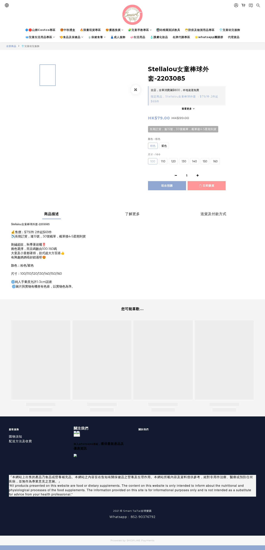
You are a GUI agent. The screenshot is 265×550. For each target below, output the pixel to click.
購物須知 (15, 436)
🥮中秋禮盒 (67, 30)
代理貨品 (234, 37)
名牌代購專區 (181, 37)
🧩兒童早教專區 (138, 30)
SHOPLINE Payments (140, 540)
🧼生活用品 (137, 37)
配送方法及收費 (20, 441)
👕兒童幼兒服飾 (229, 30)
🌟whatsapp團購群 (209, 37)
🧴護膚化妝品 (159, 37)
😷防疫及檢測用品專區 (200, 30)
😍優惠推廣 (113, 30)
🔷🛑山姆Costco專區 (40, 30)
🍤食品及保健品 (70, 37)
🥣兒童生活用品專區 (38, 37)
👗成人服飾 (118, 37)
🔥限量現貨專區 (90, 30)
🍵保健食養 (95, 37)
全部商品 (11, 46)
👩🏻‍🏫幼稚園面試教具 (168, 30)
